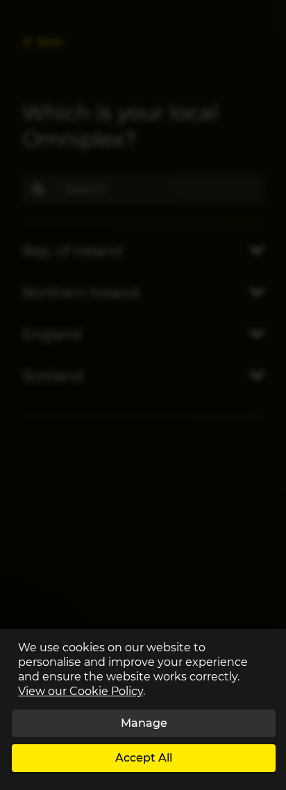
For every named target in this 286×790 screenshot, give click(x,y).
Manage (144, 723)
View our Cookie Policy (80, 691)
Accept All (143, 757)
